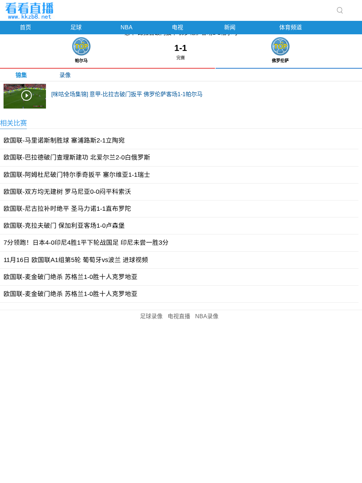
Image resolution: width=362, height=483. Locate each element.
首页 (25, 27)
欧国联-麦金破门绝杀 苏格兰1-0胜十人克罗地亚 (71, 276)
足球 (76, 27)
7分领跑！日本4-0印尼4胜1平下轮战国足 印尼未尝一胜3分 (86, 242)
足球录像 (151, 316)
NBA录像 (206, 316)
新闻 (229, 27)
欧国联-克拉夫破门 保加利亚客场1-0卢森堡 (64, 225)
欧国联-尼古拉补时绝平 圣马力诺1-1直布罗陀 (67, 208)
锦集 (21, 75)
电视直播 (179, 316)
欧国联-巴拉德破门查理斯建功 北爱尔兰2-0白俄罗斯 (77, 157)
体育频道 (290, 27)
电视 (177, 27)
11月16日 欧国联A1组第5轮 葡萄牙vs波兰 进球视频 (76, 259)
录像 (65, 75)
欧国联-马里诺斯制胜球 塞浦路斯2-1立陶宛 (64, 140)
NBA (127, 27)
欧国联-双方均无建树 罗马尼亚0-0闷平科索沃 (67, 191)
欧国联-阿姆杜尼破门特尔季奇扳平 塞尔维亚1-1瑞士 (77, 174)
